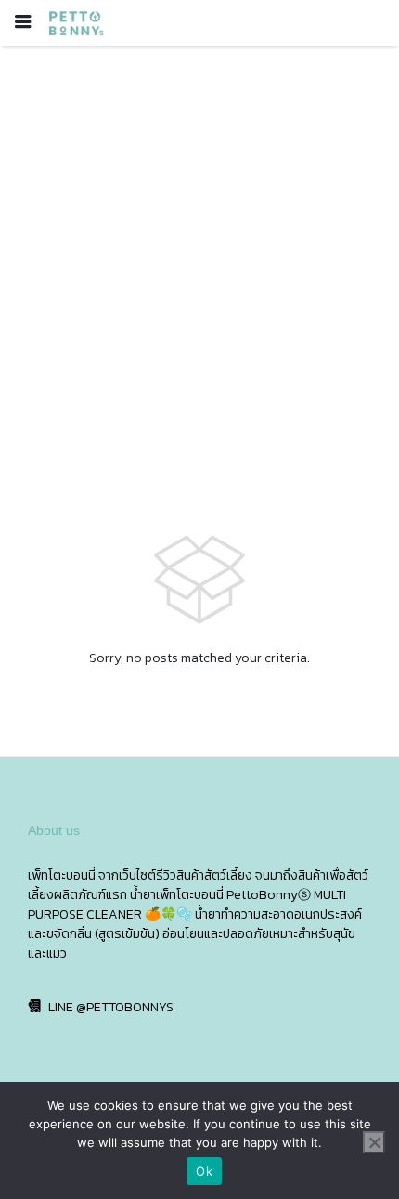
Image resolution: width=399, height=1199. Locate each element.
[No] (374, 1142)
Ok (204, 1171)
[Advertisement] (199, 255)
